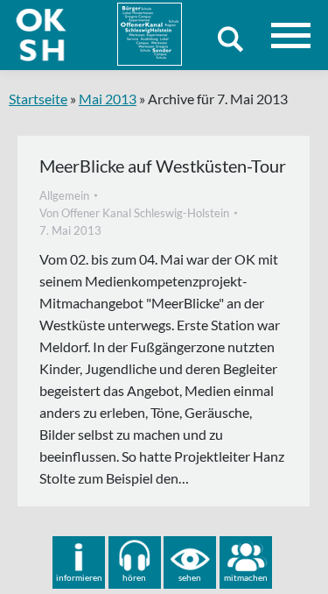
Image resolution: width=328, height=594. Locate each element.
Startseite (38, 98)
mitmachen (246, 577)
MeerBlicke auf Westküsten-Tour (162, 165)
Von (134, 213)
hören (134, 577)
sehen (189, 577)
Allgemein (64, 195)
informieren (79, 577)
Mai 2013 (107, 98)
